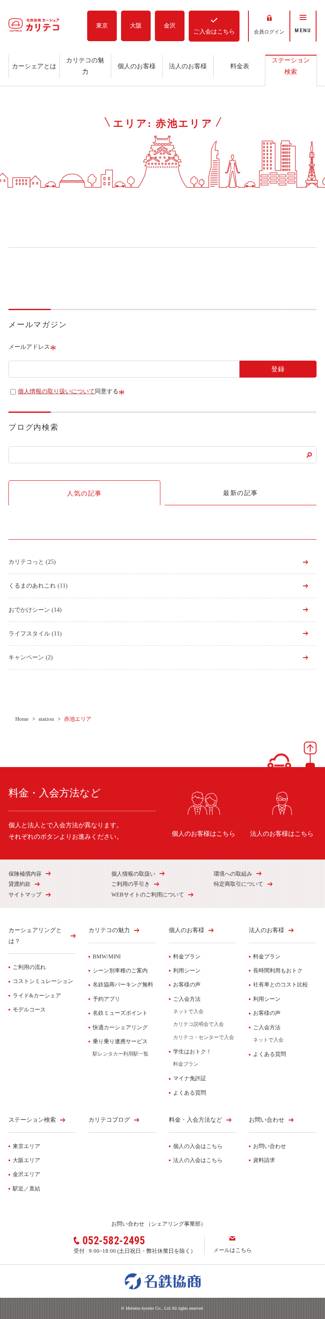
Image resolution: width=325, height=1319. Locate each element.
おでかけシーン (35, 610)
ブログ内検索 (33, 427)
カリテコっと (32, 562)
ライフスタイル (35, 633)
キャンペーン (30, 657)
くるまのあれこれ (38, 585)
